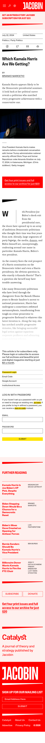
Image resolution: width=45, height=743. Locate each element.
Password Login (9, 372)
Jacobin (30, 15)
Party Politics (17, 40)
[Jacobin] (33, 5)
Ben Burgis (33, 544)
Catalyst (6, 720)
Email (5, 416)
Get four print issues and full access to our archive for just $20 (20, 608)
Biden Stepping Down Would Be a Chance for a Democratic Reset (12, 510)
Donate (33, 594)
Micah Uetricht (35, 487)
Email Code (7, 377)
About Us (20, 720)
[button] (4, 5)
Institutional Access (11, 386)
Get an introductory (14, 15)
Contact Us (34, 720)
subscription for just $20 (16, 18)
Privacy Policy (22, 725)
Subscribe (12, 594)
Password (8, 427)
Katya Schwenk (35, 564)
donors (33, 240)
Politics (5, 40)
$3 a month (8, 363)
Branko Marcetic (13, 76)
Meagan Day (33, 485)
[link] (14, 5)
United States (29, 35)
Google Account (9, 381)
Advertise (7, 725)
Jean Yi (31, 562)
